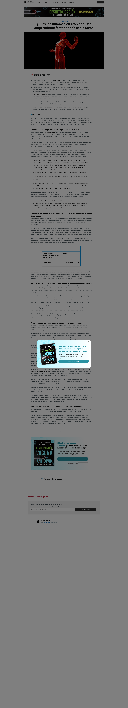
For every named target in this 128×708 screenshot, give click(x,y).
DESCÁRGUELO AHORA (73, 361)
